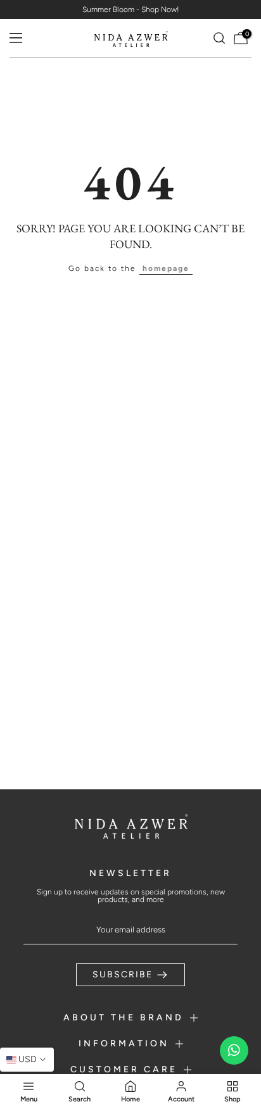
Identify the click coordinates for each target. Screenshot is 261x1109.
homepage (166, 268)
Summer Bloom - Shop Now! (130, 9)
